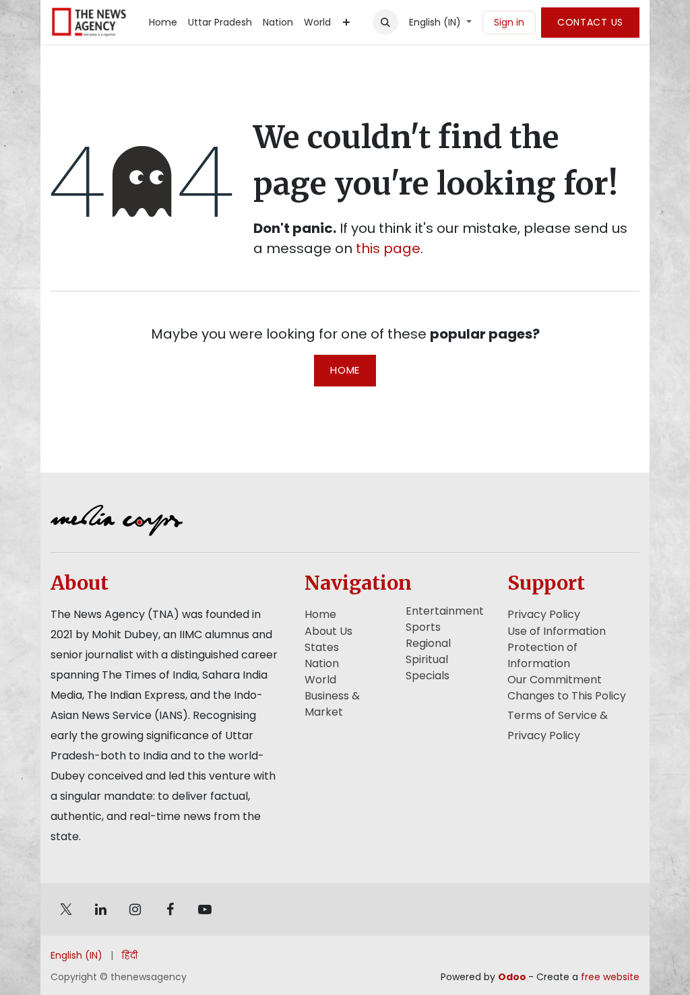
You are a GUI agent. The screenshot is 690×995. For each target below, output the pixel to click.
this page (388, 248)
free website (610, 977)
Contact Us (590, 22)
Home (345, 370)
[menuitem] (163, 22)
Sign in (509, 22)
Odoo (513, 977)
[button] (385, 22)
